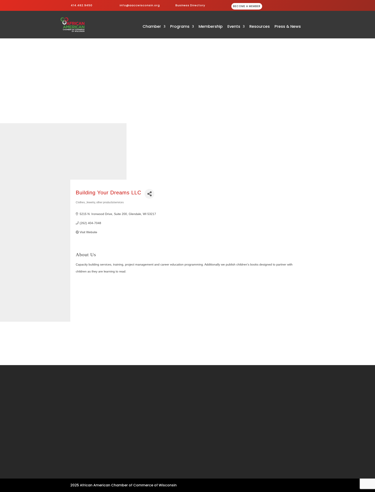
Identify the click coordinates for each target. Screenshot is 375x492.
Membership (211, 27)
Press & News (288, 27)
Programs (179, 27)
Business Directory (190, 5)
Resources (259, 27)
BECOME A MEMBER (246, 6)
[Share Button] (149, 194)
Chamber (152, 27)
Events (233, 27)
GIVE (292, 6)
